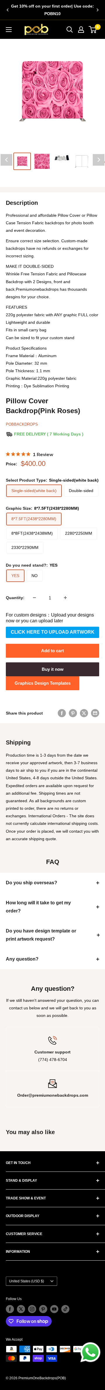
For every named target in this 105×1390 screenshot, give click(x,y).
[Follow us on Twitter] (21, 1309)
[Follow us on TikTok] (65, 1309)
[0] (93, 29)
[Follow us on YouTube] (54, 1309)
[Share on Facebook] (62, 713)
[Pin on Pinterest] (73, 713)
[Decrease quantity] (34, 598)
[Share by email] (95, 713)
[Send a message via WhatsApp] (90, 1352)
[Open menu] (9, 29)
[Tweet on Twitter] (84, 713)
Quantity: (15, 597)
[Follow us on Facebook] (10, 1309)
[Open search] (69, 29)
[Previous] (7, 10)
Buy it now (53, 669)
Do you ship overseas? (31, 882)
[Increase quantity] (65, 598)
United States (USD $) (26, 1281)
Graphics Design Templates (43, 683)
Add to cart (52, 650)
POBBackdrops (22, 424)
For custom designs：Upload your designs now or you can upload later (50, 617)
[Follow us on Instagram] (32, 1309)
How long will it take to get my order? (38, 906)
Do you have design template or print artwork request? (41, 934)
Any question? (22, 959)
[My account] (81, 29)
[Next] (97, 10)
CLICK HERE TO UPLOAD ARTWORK (52, 632)
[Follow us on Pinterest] (43, 1309)
